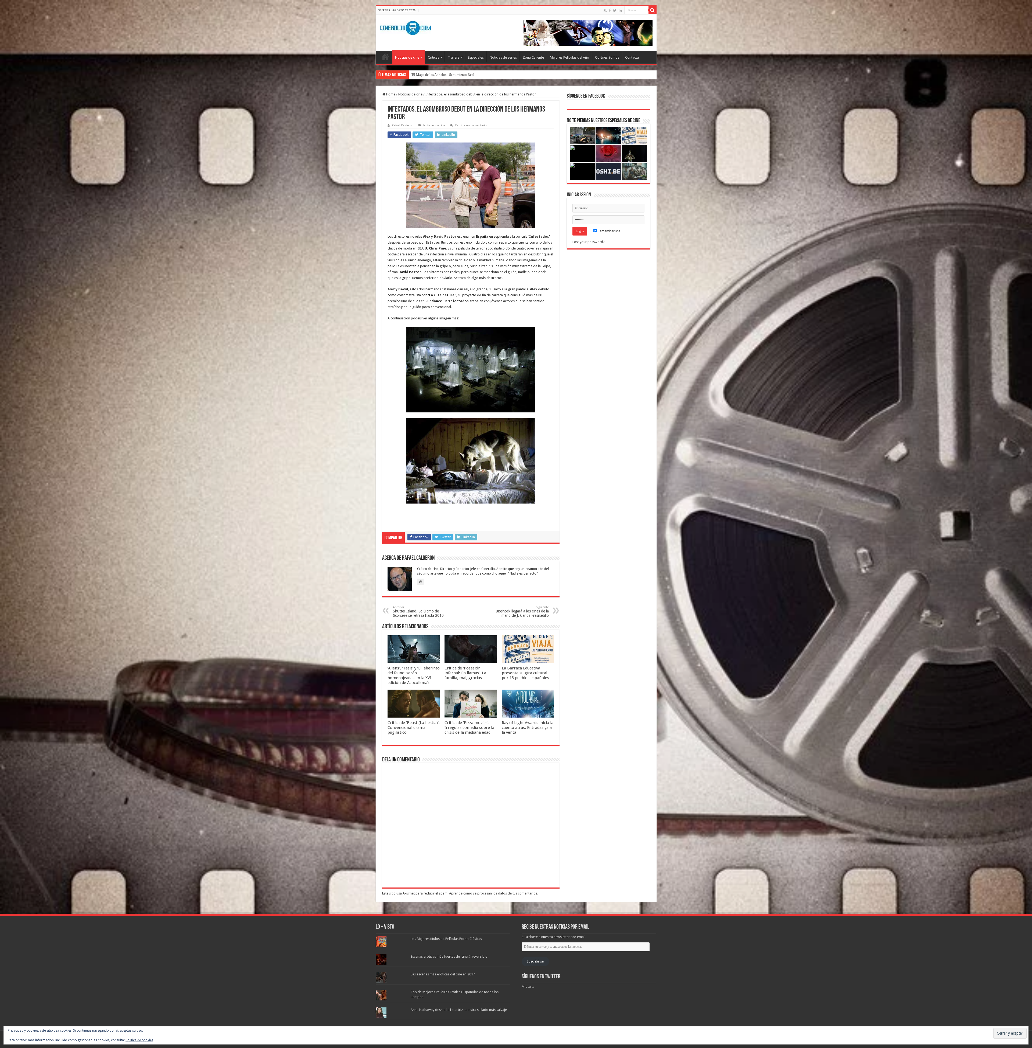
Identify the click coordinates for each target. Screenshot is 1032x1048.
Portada (385, 56)
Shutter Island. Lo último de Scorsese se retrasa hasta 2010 (418, 611)
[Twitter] (614, 10)
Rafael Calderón (403, 125)
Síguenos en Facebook (586, 96)
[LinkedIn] (620, 10)
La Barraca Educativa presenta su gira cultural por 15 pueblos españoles (525, 673)
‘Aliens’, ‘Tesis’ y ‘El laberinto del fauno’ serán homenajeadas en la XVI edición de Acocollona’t (414, 675)
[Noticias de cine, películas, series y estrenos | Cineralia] (405, 26)
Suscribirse (535, 961)
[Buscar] (652, 10)
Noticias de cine (407, 57)
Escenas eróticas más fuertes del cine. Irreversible (449, 956)
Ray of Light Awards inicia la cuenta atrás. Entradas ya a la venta (527, 727)
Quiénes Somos (607, 57)
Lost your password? (588, 242)
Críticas (433, 57)
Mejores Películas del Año (569, 57)
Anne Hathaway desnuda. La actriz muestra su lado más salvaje (459, 1010)
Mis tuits (528, 987)
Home (390, 94)
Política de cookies (139, 1040)
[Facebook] (609, 10)
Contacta (632, 57)
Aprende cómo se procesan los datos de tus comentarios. (493, 893)
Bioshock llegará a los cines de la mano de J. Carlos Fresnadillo (522, 611)
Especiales (476, 57)
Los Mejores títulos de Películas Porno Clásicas (446, 939)
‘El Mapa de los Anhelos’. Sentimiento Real (442, 75)
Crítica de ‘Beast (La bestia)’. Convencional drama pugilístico (414, 727)
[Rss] (605, 10)
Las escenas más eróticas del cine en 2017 (443, 974)
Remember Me (608, 231)
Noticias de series (503, 57)
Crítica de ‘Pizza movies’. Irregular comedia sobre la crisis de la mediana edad (469, 727)
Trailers (453, 57)
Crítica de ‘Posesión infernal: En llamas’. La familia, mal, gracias (465, 673)
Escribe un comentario (471, 125)
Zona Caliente (533, 57)
